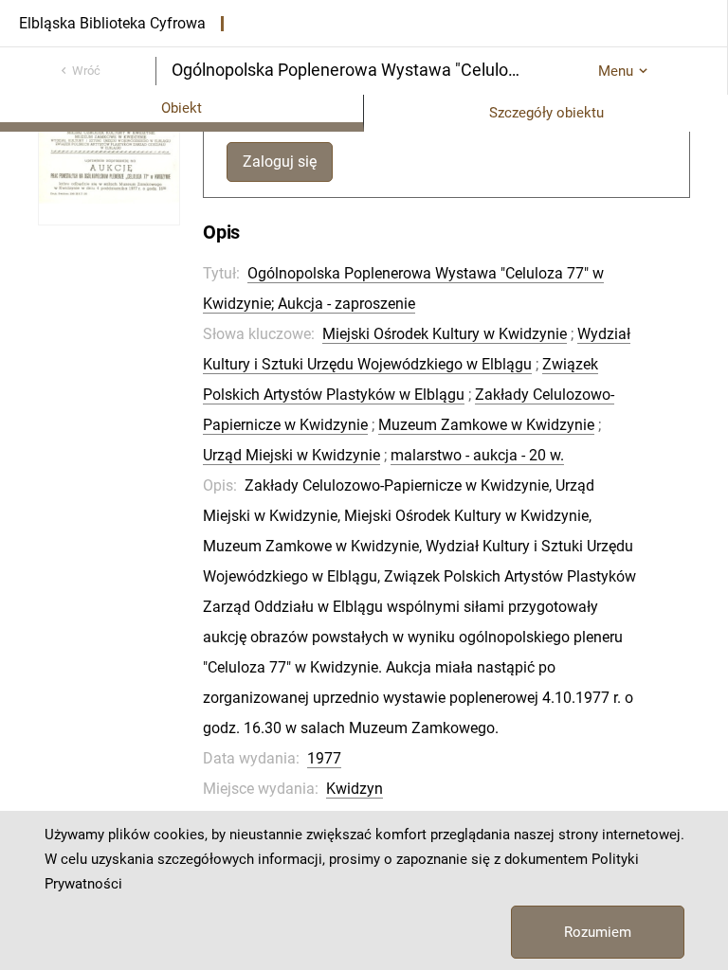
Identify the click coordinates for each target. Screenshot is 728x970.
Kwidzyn (354, 789)
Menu (615, 71)
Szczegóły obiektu (546, 112)
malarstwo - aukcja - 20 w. (477, 455)
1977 (324, 758)
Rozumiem (597, 932)
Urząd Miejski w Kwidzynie (291, 455)
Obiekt (181, 108)
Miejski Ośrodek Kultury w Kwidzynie (444, 334)
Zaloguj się (280, 162)
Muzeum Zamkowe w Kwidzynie (486, 425)
